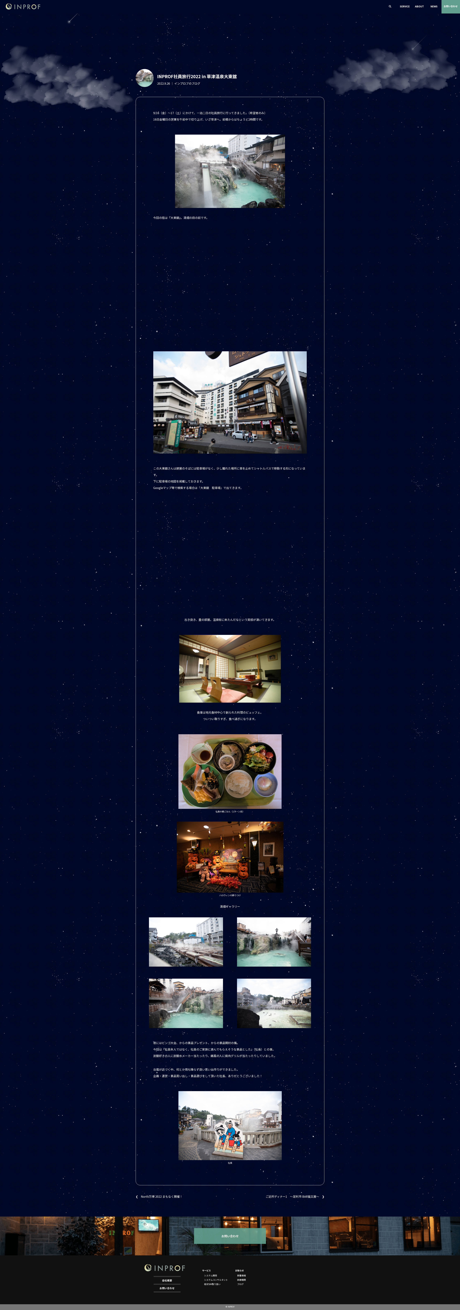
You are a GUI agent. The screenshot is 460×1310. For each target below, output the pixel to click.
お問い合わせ (451, 6)
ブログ (240, 1284)
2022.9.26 (163, 83)
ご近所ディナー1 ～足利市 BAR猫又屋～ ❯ (295, 1196)
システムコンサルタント (216, 1279)
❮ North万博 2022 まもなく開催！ (159, 1196)
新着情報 (241, 1275)
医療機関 (241, 1279)
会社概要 (167, 1280)
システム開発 (210, 1275)
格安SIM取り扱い (212, 1284)
